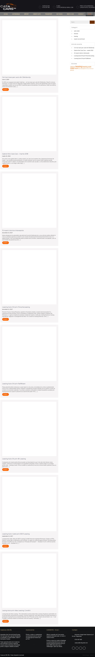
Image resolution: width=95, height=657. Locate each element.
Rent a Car (70, 14)
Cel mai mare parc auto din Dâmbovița (16, 77)
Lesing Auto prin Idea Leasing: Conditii (16, 610)
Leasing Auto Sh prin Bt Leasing (14, 459)
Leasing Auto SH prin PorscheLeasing (16, 307)
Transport (48, 14)
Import (26, 14)
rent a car (88, 68)
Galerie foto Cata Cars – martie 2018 (15, 154)
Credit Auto (37, 14)
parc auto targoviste (82, 68)
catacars (72, 67)
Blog (89, 14)
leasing (76, 36)
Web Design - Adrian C (89, 655)
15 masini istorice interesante (13, 230)
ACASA (6, 14)
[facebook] (83, 1)
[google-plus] (89, 1)
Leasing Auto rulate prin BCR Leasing (16, 534)
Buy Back (59, 14)
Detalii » (5, 89)
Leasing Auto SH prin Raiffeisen (13, 384)
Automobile (16, 14)
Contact (81, 14)
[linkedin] (93, 1)
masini (76, 68)
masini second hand (79, 39)
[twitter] (86, 1)
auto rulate (77, 31)
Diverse (76, 33)
